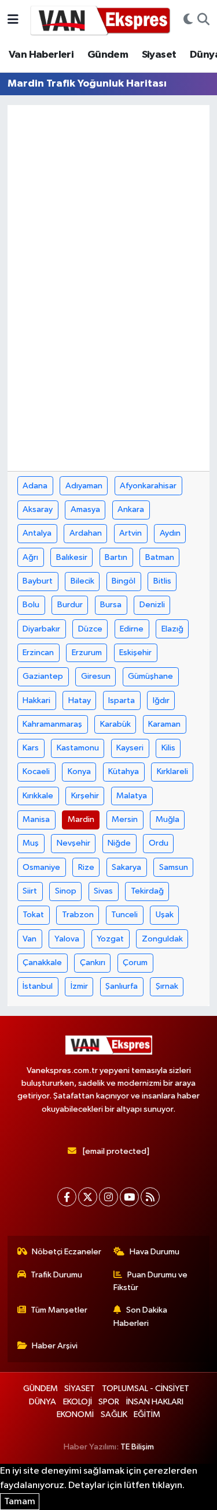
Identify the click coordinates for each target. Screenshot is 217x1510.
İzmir (79, 986)
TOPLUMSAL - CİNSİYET (145, 1388)
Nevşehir (73, 843)
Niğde (119, 843)
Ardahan (85, 533)
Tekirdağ (147, 891)
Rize (86, 867)
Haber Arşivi (55, 1345)
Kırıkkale (38, 795)
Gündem (107, 55)
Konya (79, 771)
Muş (31, 843)
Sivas (103, 891)
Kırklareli (172, 771)
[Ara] (203, 20)
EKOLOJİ (77, 1401)
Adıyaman (83, 485)
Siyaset (159, 55)
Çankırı (92, 962)
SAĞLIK (114, 1414)
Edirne (132, 629)
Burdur (70, 604)
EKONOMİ (75, 1414)
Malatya (131, 795)
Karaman (164, 724)
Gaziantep (43, 676)
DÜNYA (42, 1401)
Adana (35, 485)
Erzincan (38, 652)
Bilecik (82, 581)
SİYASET (79, 1388)
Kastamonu (78, 747)
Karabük (115, 724)
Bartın (116, 557)
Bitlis (162, 581)
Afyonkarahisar (148, 485)
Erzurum (87, 652)
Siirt (30, 891)
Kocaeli (36, 771)
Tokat (33, 914)
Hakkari (36, 700)
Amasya (85, 509)
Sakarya (126, 867)
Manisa (36, 819)
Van (29, 939)
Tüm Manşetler (59, 1310)
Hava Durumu (154, 1251)
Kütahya (123, 771)
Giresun (96, 676)
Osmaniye (41, 867)
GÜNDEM (40, 1388)
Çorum (135, 962)
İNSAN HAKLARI (154, 1401)
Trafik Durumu (56, 1274)
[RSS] (150, 1196)
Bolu (31, 604)
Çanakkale (42, 962)
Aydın (170, 533)
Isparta (121, 700)
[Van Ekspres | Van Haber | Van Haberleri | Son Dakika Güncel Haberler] (100, 19)
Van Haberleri (41, 55)
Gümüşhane (150, 676)
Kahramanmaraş (52, 724)
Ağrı (30, 557)
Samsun (173, 867)
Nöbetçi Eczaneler (66, 1251)
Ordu (158, 843)
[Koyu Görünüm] (188, 20)
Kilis (168, 747)
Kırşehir (85, 795)
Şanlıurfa (121, 986)
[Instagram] (108, 1196)
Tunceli (124, 914)
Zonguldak (162, 939)
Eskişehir (135, 652)
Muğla (167, 819)
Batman (159, 557)
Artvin (130, 533)
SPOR (108, 1401)
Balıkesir (71, 557)
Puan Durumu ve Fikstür (150, 1281)
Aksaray (38, 509)
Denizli (152, 604)
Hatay (79, 700)
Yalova (66, 939)
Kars (31, 747)
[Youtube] (129, 1196)
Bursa (111, 604)
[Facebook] (66, 1196)
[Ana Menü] (13, 20)
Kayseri (130, 747)
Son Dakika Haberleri (140, 1316)
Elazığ (172, 629)
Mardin (81, 819)
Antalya (37, 533)
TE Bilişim (137, 1446)
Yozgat (110, 939)
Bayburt (38, 581)
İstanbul (38, 986)
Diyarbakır (41, 629)
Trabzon (78, 914)
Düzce (90, 629)
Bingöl (123, 581)
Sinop (65, 891)
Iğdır (161, 700)
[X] (87, 1196)
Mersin (125, 819)
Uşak (165, 914)
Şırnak (167, 986)
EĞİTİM (147, 1414)
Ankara (130, 509)
